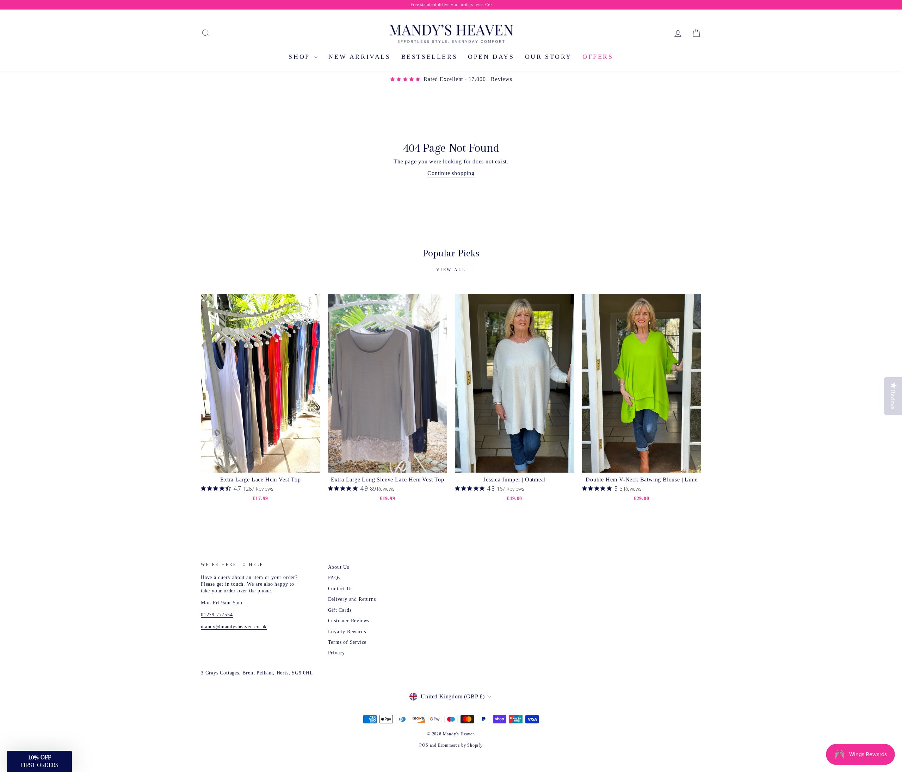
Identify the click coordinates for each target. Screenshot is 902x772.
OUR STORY (548, 56)
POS (423, 745)
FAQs (334, 577)
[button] (39, 761)
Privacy (336, 652)
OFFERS (597, 56)
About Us (338, 567)
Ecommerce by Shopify (460, 745)
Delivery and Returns (352, 599)
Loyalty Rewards (347, 631)
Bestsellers (429, 56)
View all (451, 269)
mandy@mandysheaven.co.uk (234, 626)
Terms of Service (347, 642)
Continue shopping (451, 173)
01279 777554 (217, 614)
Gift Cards (340, 610)
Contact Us (340, 588)
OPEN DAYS (491, 56)
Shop (301, 56)
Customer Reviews (349, 620)
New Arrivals (359, 56)
